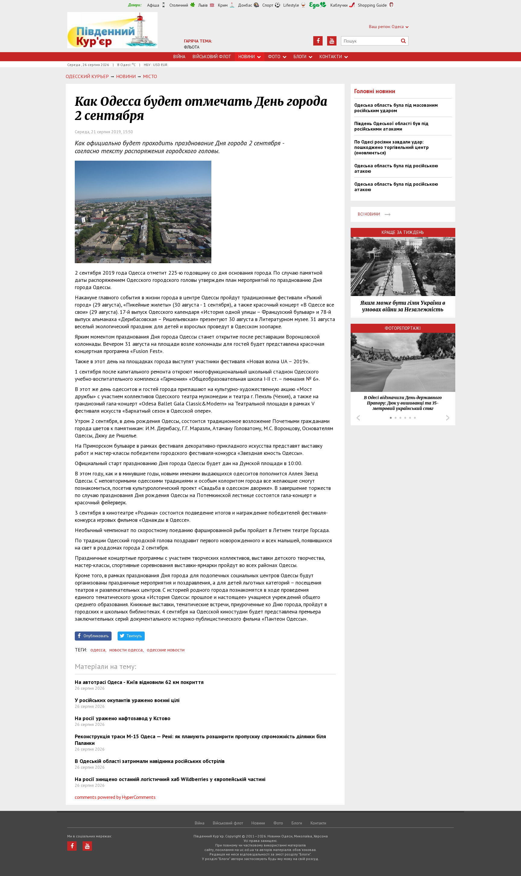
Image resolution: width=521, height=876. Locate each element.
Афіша (153, 5)
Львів (203, 5)
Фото (274, 56)
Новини (246, 56)
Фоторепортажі (403, 328)
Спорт (267, 5)
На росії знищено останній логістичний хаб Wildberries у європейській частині (170, 779)
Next (447, 418)
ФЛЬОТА (191, 47)
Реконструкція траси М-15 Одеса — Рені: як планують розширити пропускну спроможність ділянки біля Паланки (200, 739)
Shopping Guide (372, 5)
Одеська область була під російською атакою (396, 168)
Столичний (178, 5)
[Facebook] (318, 41)
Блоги (300, 56)
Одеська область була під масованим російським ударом (396, 107)
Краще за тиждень (403, 232)
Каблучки (339, 5)
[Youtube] (331, 41)
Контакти (331, 56)
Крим (223, 5)
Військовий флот (212, 56)
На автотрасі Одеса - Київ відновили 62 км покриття (139, 682)
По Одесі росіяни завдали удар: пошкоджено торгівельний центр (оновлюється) (391, 147)
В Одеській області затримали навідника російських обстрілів (150, 761)
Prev (358, 418)
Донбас (245, 5)
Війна (179, 56)
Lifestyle (291, 5)
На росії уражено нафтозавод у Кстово (122, 718)
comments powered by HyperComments (115, 797)
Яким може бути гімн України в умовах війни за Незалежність (402, 306)
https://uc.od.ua (112, 32)
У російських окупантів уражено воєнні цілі (127, 700)
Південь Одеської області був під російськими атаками (391, 126)
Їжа (317, 5)
